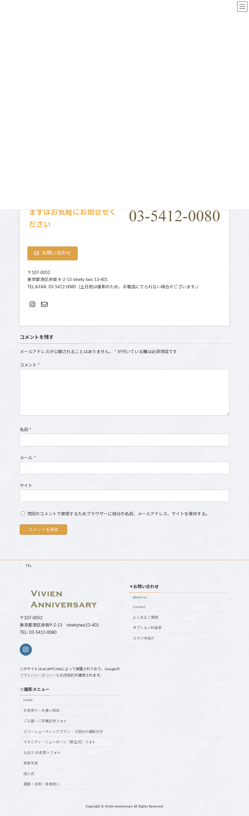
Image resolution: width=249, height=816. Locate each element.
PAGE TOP (237, 785)
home (27, 700)
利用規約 (67, 675)
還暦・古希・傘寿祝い (41, 784)
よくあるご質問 (145, 617)
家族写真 (30, 763)
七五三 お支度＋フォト (42, 752)
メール (28, 458)
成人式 (28, 774)
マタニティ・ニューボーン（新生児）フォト (59, 742)
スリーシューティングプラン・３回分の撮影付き (63, 732)
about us (140, 597)
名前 (25, 430)
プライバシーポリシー (38, 675)
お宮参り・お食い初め (41, 710)
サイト (26, 485)
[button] (52, 253)
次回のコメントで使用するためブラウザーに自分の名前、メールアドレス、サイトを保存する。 (118, 514)
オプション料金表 (147, 628)
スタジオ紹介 (144, 638)
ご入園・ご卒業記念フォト (45, 721)
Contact (139, 607)
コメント (30, 365)
